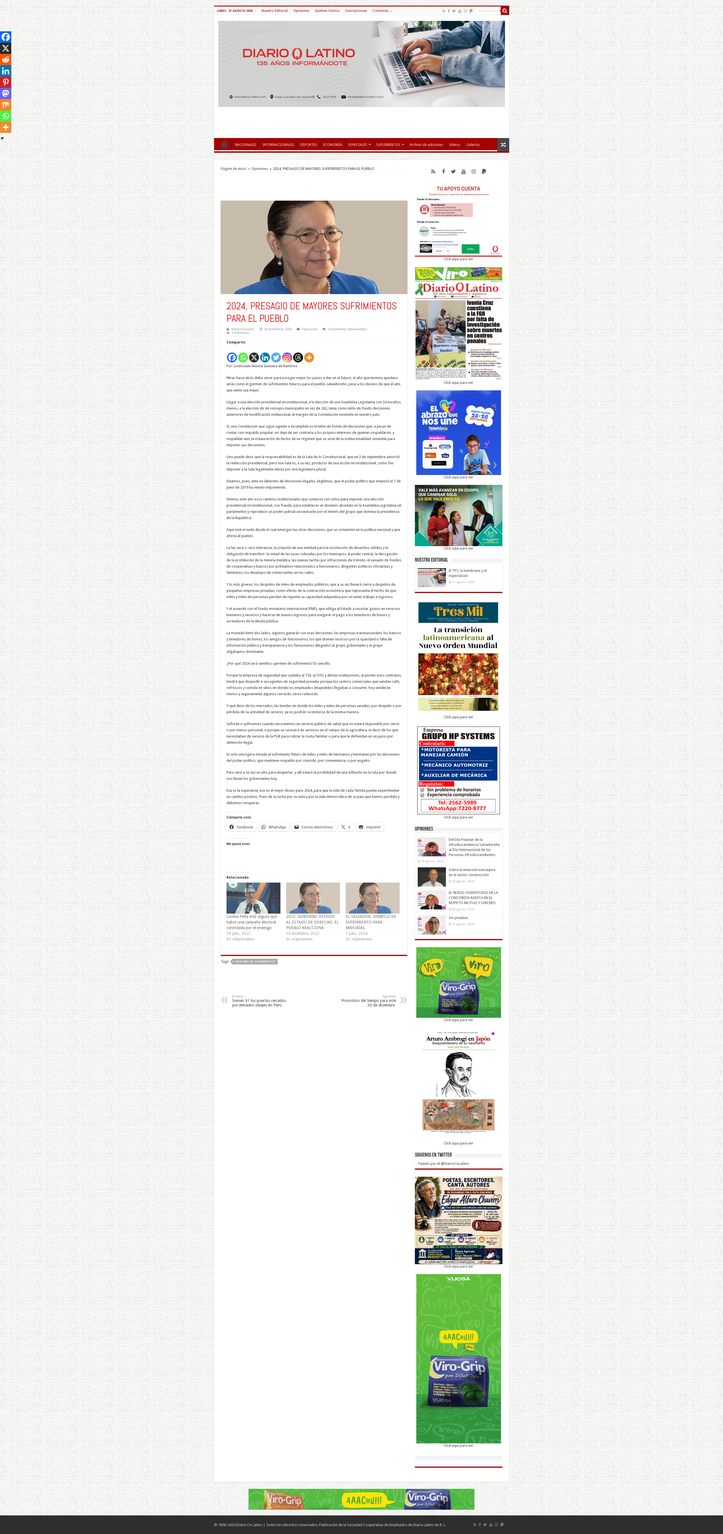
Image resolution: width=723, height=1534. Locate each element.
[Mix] (5, 104)
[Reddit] (5, 59)
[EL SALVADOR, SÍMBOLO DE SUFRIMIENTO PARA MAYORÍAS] (373, 898)
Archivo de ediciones (426, 145)
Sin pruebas (458, 918)
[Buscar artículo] (505, 10)
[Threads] (298, 354)
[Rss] (444, 11)
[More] (309, 354)
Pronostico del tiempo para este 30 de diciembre (368, 1001)
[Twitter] (454, 11)
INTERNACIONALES (278, 145)
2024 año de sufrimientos (255, 962)
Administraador (242, 329)
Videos (454, 145)
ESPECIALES (358, 145)
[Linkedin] (265, 354)
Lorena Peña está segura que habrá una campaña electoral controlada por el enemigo (252, 922)
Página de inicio (233, 169)
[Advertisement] (361, 119)
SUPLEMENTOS (388, 145)
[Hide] (2, 138)
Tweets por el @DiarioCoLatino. (443, 1163)
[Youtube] (460, 11)
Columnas (381, 11)
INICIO (224, 144)
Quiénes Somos (327, 11)
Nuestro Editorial (275, 11)
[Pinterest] (5, 82)
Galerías (473, 145)
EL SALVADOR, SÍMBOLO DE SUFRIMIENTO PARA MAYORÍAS (371, 922)
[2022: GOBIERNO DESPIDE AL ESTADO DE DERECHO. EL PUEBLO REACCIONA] (313, 898)
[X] (254, 354)
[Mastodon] (5, 93)
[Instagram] (287, 354)
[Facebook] (448, 11)
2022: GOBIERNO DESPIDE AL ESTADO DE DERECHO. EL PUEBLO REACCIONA (312, 922)
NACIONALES (245, 145)
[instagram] (465, 11)
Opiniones (301, 11)
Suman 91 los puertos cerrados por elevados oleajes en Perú (259, 1001)
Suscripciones (356, 11)
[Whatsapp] (243, 354)
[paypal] (471, 11)
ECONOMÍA (332, 145)
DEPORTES (308, 145)
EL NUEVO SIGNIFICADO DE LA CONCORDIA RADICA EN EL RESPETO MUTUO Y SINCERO (473, 897)
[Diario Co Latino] (361, 63)
